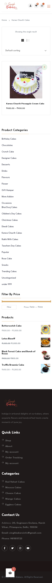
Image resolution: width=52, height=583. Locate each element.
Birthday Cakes (9, 139)
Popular (5, 252)
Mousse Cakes (13, 487)
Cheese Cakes (13, 493)
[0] (36, 6)
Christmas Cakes (10, 220)
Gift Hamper (8, 190)
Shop (8, 441)
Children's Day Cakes (12, 214)
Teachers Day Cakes (11, 246)
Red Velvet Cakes (15, 482)
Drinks (4, 171)
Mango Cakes (13, 499)
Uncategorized (9, 278)
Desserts (6, 165)
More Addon (8, 197)
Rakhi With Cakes (10, 239)
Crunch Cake (8, 152)
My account (11, 452)
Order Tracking (14, 458)
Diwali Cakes (8, 227)
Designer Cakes (9, 158)
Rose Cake (7, 259)
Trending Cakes (9, 272)
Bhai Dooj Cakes (9, 207)
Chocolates (7, 145)
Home (5, 20)
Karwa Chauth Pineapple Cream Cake (25, 104)
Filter (9, 307)
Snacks (5, 265)
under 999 (7, 284)
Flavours (6, 177)
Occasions (7, 203)
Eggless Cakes (13, 505)
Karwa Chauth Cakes (21, 20)
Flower (5, 184)
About (8, 446)
